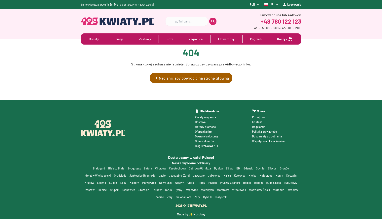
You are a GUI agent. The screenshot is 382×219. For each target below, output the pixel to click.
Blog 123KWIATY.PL (207, 146)
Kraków (89, 182)
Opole (191, 182)
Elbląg (229, 168)
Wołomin (278, 190)
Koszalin (291, 175)
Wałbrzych (207, 190)
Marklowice (149, 182)
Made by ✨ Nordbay (191, 214)
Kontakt (257, 122)
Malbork (134, 182)
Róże (170, 39)
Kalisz (227, 175)
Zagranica (196, 39)
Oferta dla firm (203, 131)
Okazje (119, 39)
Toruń (168, 190)
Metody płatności (205, 126)
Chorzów (160, 168)
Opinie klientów (204, 141)
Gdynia (260, 168)
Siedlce (102, 190)
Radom (258, 182)
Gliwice (272, 168)
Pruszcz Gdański (230, 182)
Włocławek (239, 190)
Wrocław (292, 190)
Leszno (101, 182)
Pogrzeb (256, 39)
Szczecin (143, 190)
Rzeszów (89, 190)
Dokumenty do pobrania (267, 136)
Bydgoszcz (134, 168)
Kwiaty (94, 39)
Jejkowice (214, 175)
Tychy (178, 190)
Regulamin (258, 126)
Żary (169, 197)
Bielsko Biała (116, 168)
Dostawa (200, 122)
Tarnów (157, 190)
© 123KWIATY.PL (191, 205)
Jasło (162, 175)
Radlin (247, 182)
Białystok (221, 197)
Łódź (123, 182)
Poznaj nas (258, 117)
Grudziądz (120, 175)
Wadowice (191, 190)
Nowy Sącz (165, 182)
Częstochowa (177, 168)
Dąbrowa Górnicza (200, 168)
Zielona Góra (183, 197)
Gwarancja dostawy (206, 136)
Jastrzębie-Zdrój (179, 175)
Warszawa (223, 190)
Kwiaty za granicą (205, 117)
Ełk (238, 168)
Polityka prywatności (265, 131)
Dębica (218, 168)
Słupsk (114, 190)
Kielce (252, 175)
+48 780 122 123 (281, 21)
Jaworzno (199, 175)
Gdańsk (248, 168)
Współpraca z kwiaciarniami (269, 141)
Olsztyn (179, 182)
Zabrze (160, 197)
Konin (279, 175)
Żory (197, 197)
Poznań (212, 182)
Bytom (148, 168)
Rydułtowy (290, 182)
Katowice (240, 175)
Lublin (113, 182)
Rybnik (207, 197)
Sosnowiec (128, 190)
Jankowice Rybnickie (142, 175)
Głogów (284, 168)
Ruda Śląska (273, 182)
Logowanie (294, 4)
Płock (201, 182)
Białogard (99, 168)
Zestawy (145, 39)
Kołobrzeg (266, 175)
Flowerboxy (226, 39)
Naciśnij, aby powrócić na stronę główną (194, 78)
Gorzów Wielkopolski (98, 175)
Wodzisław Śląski (259, 190)
